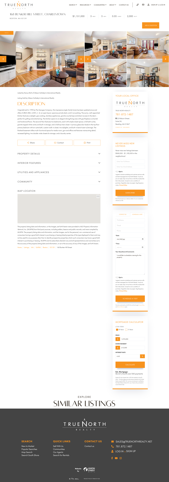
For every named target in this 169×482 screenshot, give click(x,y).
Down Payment (121, 344)
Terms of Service (120, 306)
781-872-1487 (124, 114)
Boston (45, 247)
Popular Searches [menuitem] (29, 449)
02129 (52, 247)
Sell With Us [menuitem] (58, 446)
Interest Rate (121, 352)
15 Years (130, 329)
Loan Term (120, 327)
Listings (26, 247)
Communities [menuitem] (99, 5)
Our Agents (126, 127)
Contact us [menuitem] (89, 446)
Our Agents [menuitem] (58, 452)
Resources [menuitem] (84, 5)
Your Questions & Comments (125, 252)
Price (118, 335)
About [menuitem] (111, 5)
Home (20, 247)
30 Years (121, 329)
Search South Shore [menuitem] (30, 455)
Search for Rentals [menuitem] (61, 455)
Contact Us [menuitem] (124, 5)
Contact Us (119, 127)
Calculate (130, 365)
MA (32, 247)
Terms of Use (96, 478)
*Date (117, 235)
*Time (117, 244)
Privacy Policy (123, 185)
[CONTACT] (150, 25)
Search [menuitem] (72, 5)
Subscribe (130, 193)
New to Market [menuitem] (28, 446)
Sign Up (154, 5)
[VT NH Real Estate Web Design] (89, 469)
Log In (162, 5)
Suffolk (38, 247)
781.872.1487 (124, 446)
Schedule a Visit (137, 214)
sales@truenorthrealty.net (134, 441)
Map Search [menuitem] (27, 452)
